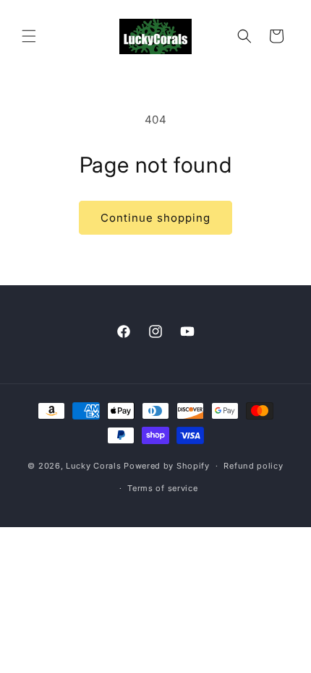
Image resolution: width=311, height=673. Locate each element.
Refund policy (253, 466)
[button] (29, 36)
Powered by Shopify (167, 466)
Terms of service (162, 488)
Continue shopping (155, 218)
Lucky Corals (93, 466)
